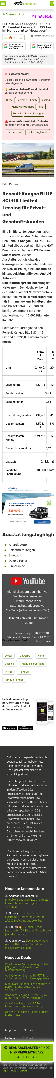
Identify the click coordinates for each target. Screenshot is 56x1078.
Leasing (45, 100)
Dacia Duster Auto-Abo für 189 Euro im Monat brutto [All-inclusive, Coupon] (27, 944)
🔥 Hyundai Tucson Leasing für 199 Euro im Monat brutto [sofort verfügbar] (28, 930)
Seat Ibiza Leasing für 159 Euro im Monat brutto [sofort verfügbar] (26, 996)
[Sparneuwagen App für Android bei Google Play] (25, 728)
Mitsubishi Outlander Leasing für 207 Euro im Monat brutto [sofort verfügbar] (27, 903)
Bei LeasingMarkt (38, 132)
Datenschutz (21, 1071)
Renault (17, 113)
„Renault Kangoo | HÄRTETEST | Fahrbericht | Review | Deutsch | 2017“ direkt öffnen (29, 637)
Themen (28, 1037)
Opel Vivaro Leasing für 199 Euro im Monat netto (26, 1013)
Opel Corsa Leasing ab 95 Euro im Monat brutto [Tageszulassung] (25, 1005)
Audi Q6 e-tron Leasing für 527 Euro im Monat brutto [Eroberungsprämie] (27, 977)
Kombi (33, 100)
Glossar (28, 1030)
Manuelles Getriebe (23, 106)
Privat (40, 106)
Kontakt (10, 1037)
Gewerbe (21, 100)
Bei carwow (15, 132)
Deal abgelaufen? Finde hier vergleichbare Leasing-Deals (28, 1052)
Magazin (10, 1030)
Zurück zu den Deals (14, 14)
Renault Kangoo (34, 113)
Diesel (9, 100)
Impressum (8, 1071)
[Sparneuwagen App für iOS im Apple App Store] (9, 728)
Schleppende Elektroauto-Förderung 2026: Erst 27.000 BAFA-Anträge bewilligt (25, 917)
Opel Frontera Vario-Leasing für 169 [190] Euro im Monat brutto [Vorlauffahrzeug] (26, 967)
